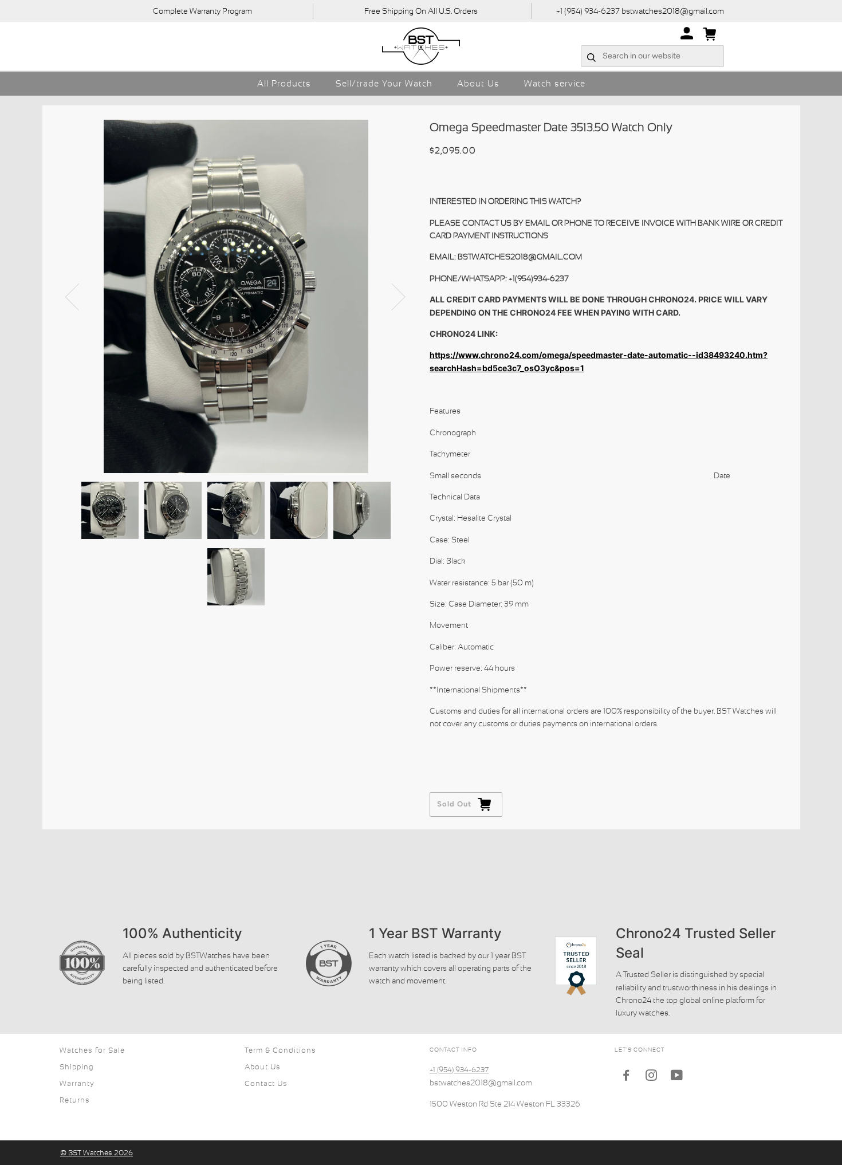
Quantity (446, 746)
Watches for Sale (92, 1050)
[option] (236, 296)
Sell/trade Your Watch (384, 83)
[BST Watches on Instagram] (652, 1077)
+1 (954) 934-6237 (459, 1069)
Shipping (77, 1066)
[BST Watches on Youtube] (677, 1077)
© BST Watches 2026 (96, 1152)
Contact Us (266, 1083)
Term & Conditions (280, 1050)
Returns (75, 1100)
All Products (284, 83)
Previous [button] (79, 296)
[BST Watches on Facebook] (626, 1077)
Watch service (554, 83)
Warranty (77, 1083)
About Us (478, 83)
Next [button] (391, 296)
